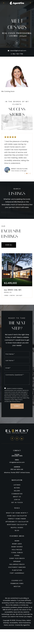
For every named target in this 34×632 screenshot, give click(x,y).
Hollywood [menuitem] (17, 550)
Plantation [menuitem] (17, 570)
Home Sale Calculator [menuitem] (17, 516)
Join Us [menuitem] (17, 500)
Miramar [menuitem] (17, 561)
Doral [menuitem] (17, 555)
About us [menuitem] (17, 497)
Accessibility (14, 623)
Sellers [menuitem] (17, 491)
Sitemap (6, 623)
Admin (29, 620)
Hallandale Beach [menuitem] (17, 564)
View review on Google (18, 171)
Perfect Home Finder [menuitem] (17, 519)
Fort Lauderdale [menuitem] (17, 573)
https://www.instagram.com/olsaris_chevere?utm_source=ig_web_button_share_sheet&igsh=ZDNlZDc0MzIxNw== (17, 43)
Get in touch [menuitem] (17, 502)
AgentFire (26, 625)
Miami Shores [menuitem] (17, 547)
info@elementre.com (17, 462)
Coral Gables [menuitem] (17, 552)
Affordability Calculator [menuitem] (17, 522)
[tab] (25, 173)
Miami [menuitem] (17, 541)
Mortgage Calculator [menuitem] (17, 524)
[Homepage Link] (17, 3)
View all (8, 245)
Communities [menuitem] (17, 494)
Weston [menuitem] (17, 586)
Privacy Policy (16, 401)
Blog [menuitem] (17, 530)
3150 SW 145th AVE (16, 469)
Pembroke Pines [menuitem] (17, 583)
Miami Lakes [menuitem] (17, 544)
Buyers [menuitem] (17, 488)
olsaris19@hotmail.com (18, 51)
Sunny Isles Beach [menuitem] (17, 558)
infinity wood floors (19, 169)
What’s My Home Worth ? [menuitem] (17, 513)
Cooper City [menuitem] (17, 580)
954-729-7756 (17, 54)
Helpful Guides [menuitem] (17, 528)
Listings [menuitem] (17, 485)
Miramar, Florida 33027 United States (17, 472)
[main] (17, 211)
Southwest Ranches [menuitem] (17, 567)
